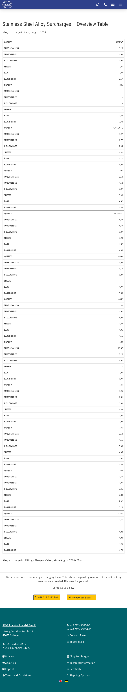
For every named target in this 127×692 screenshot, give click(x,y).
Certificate (74, 669)
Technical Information (81, 663)
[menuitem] (61, 681)
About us (9, 663)
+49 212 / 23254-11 (79, 629)
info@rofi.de (75, 641)
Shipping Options (78, 675)
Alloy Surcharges (78, 656)
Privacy (8, 656)
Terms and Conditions (16, 675)
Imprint (8, 669)
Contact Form (76, 635)
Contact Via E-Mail (80, 597)
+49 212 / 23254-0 (48, 597)
